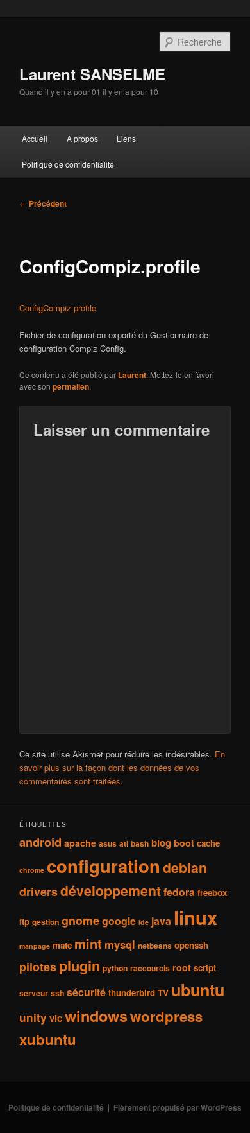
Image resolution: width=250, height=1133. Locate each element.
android (40, 842)
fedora (179, 892)
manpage (34, 946)
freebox (212, 893)
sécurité (86, 992)
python (115, 968)
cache (208, 843)
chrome (31, 870)
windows (96, 1015)
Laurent (132, 375)
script (205, 968)
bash (140, 843)
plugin (79, 965)
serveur (33, 993)
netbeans (155, 945)
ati (123, 843)
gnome (80, 920)
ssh (57, 993)
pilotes (37, 966)
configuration (103, 865)
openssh (191, 945)
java (161, 920)
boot (184, 842)
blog (161, 843)
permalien (71, 386)
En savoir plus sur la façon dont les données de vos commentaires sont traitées (122, 767)
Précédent (43, 203)
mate (62, 945)
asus (108, 843)
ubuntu (197, 989)
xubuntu (47, 1039)
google (119, 920)
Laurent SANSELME (92, 74)
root (181, 967)
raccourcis (150, 968)
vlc (55, 1018)
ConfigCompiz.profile (57, 308)
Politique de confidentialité (68, 164)
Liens (126, 138)
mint (88, 943)
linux (195, 917)
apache (80, 842)
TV (163, 993)
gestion (45, 922)
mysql (119, 944)
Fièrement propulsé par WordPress (177, 1107)
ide (143, 922)
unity (33, 1017)
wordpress (166, 1016)
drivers (38, 891)
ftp (24, 921)
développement (110, 891)
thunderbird (131, 993)
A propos (82, 138)
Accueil (34, 138)
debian (185, 868)
